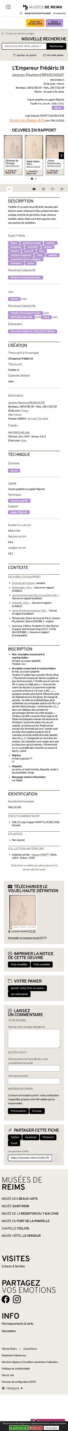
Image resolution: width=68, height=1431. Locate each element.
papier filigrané (19, 512)
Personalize (51, 1428)
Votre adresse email (18, 1076)
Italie (23, 440)
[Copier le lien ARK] (56, 1158)
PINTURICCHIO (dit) (21, 317)
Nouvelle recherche (43, 39)
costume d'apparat (21, 255)
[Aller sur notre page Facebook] (6, 1299)
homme (50, 243)
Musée (54, 23)
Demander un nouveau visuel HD (25, 938)
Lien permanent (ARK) (18, 1151)
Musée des (35, 23)
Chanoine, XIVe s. (21, 603)
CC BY (32, 931)
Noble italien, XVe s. (33, 163)
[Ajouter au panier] (20, 137)
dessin (57, 108)
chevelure (16, 263)
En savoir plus (59, 13)
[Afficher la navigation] (8, 7)
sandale (52, 255)
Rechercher (56, 46)
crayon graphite (19, 501)
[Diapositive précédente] (6, 155)
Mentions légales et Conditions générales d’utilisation (30, 1362)
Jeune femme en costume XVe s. (29, 610)
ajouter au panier (27, 55)
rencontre (32, 247)
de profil (28, 251)
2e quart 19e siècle (38, 418)
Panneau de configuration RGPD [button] (19, 1382)
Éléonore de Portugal (11, 162)
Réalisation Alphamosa (14, 1355)
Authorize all (19, 1427)
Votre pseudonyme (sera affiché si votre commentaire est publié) (28, 1061)
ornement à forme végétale (26, 259)
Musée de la (30, 1214)
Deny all (36, 1427)
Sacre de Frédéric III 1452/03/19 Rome (32, 331)
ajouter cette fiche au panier (27, 988)
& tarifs (17, 1324)
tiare (41, 251)
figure (14, 243)
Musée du (26, 1221)
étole (40, 255)
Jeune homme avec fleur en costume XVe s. (54, 162)
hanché (14, 251)
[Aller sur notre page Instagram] (17, 1299)
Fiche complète (41, 964)
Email (14, 1143)
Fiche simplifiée (19, 964)
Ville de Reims (9, 1349)
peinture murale (31, 243)
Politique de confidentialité (16, 1369)
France (24, 410)
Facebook (30, 1137)
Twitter (15, 1137)
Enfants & (13, 1267)
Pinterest (48, 1137)
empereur (16, 247)
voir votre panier (55, 55)
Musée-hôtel (21, 1236)
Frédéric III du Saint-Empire (25, 277)
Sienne (14, 299)
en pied (48, 247)
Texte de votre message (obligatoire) (26, 1027)
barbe (30, 263)
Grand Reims (30, 1349)
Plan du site (8, 1375)
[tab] (32, 179)
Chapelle (15, 1229)
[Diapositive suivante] (61, 155)
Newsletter (9, 1331)
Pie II (46, 317)
